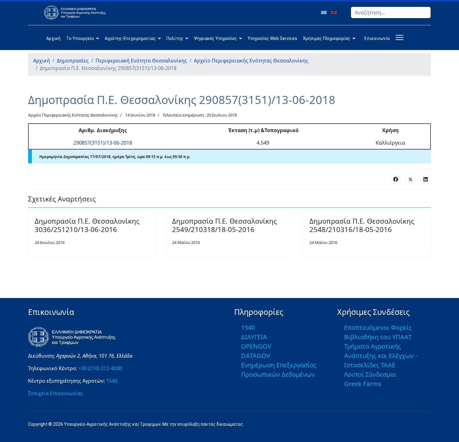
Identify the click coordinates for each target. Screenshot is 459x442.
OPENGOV (256, 346)
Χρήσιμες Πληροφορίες (326, 38)
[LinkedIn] (425, 179)
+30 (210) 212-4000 (100, 368)
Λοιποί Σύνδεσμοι (370, 374)
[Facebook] (395, 179)
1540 (111, 380)
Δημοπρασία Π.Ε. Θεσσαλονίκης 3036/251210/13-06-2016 (87, 225)
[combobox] (391, 12)
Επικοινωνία (377, 38)
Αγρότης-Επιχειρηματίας (130, 38)
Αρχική (53, 38)
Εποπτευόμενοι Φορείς (378, 327)
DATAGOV (255, 355)
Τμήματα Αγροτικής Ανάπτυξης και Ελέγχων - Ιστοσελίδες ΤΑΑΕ (380, 355)
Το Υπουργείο (80, 38)
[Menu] (398, 37)
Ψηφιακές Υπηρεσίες (215, 38)
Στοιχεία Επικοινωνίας (55, 393)
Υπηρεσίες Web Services (272, 38)
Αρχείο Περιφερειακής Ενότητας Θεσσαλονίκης (73, 115)
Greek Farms (362, 384)
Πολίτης (174, 38)
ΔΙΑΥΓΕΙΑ (254, 337)
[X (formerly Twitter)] (410, 179)
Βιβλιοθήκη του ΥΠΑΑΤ (378, 337)
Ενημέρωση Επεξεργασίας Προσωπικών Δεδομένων (279, 370)
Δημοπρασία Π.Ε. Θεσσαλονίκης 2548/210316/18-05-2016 (361, 225)
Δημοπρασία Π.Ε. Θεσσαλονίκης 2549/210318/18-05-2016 (224, 225)
